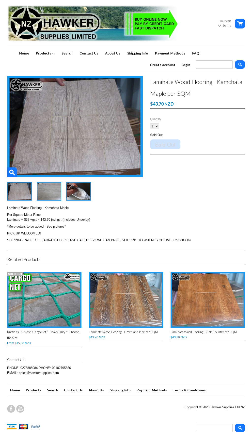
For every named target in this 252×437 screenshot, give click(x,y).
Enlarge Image (12, 172)
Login (185, 65)
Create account (162, 65)
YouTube (20, 409)
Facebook (11, 409)
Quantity (155, 119)
